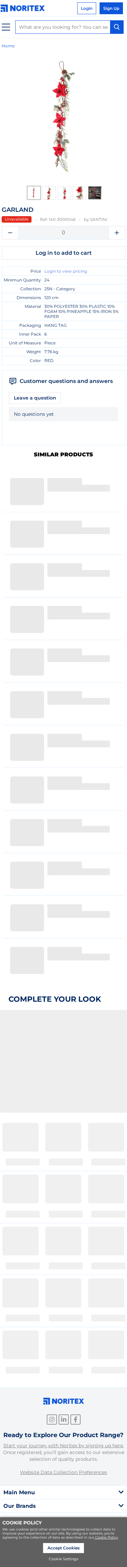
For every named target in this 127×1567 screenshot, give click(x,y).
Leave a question (35, 398)
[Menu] (6, 27)
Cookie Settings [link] (63, 1559)
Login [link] (86, 8)
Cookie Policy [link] (106, 1537)
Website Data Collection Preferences (63, 1472)
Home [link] (8, 45)
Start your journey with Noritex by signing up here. (63, 1446)
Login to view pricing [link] (65, 271)
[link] (24, 8)
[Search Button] (117, 27)
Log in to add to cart (64, 253)
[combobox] (69, 27)
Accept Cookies (63, 1547)
